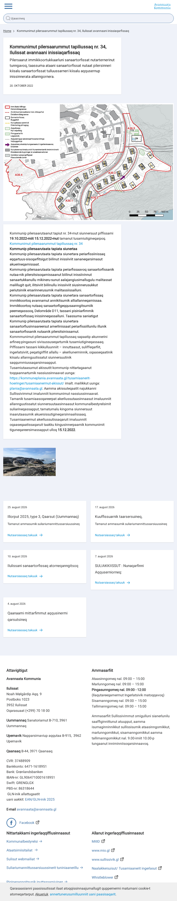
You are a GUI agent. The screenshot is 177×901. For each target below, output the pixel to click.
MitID (96, 841)
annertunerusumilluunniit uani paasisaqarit (82, 894)
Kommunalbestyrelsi (22, 841)
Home (7, 31)
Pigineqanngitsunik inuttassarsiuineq (34, 882)
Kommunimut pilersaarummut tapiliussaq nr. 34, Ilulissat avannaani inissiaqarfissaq (73, 31)
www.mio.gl (101, 850)
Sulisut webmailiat (20, 859)
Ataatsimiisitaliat (19, 850)
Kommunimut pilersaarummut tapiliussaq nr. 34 (46, 244)
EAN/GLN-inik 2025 (40, 799)
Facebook (26, 823)
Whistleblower (102, 877)
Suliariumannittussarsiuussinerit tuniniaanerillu (42, 868)
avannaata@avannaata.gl (36, 809)
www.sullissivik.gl (105, 859)
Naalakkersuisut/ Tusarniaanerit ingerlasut (124, 868)
